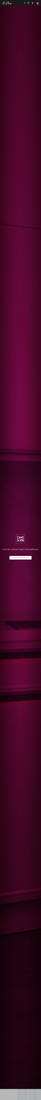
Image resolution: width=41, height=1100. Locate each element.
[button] (20, 558)
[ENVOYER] (24, 3)
